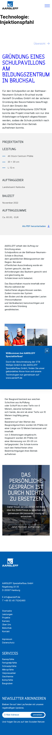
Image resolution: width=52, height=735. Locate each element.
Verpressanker (9, 673)
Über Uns (6, 624)
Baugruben (7, 683)
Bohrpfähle (7, 680)
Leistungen (7, 614)
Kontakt (6, 631)
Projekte (6, 617)
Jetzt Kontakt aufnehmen (26, 526)
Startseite (7, 611)
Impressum (7, 639)
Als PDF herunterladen (34, 226)
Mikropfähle (8, 669)
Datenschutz (8, 642)
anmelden (37, 714)
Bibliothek (7, 628)
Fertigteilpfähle (9, 662)
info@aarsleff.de (12, 597)
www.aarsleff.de (14, 377)
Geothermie (7, 676)
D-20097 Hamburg (11, 590)
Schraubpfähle (9, 666)
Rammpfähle (8, 659)
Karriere (6, 621)
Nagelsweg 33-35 (10, 586)
